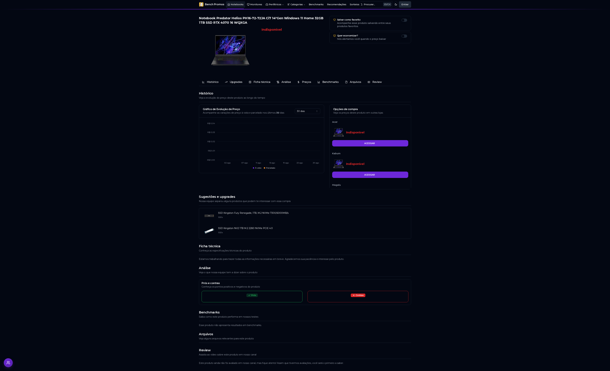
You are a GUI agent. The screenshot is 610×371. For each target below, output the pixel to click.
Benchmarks (316, 4)
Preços (306, 81)
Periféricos (275, 4)
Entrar (405, 4)
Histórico (213, 81)
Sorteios (354, 4)
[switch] (404, 20)
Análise (286, 81)
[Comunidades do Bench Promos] (8, 362)
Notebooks (237, 4)
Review (377, 81)
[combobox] (307, 111)
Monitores (256, 4)
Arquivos (355, 81)
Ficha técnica (262, 81)
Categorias (297, 4)
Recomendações (336, 4)
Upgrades (236, 81)
